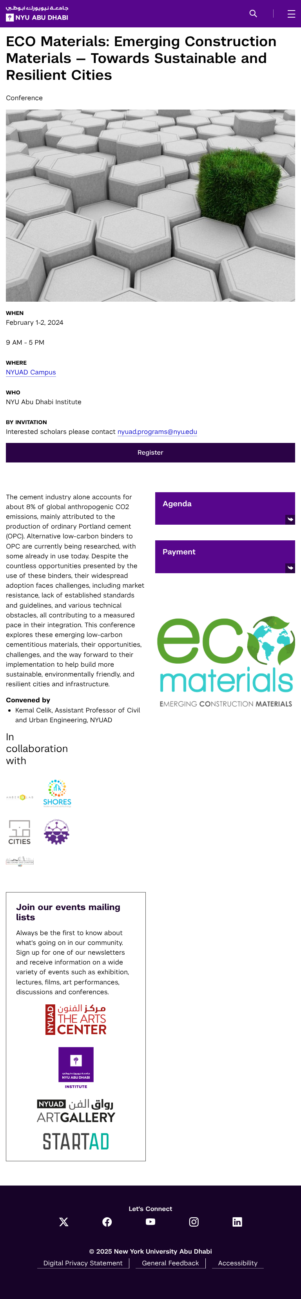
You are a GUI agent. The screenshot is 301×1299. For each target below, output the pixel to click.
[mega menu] (289, 13)
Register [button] (150, 452)
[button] (253, 14)
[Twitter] (63, 1223)
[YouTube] (150, 1223)
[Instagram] (194, 1223)
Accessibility (238, 1263)
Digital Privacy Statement (83, 1263)
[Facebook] (107, 1223)
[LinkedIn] (237, 1223)
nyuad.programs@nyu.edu (157, 431)
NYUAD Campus (31, 372)
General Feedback (170, 1263)
